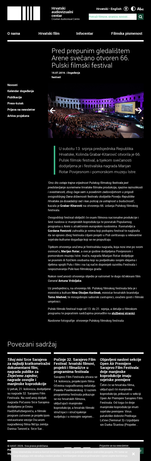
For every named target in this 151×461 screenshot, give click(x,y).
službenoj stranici (123, 313)
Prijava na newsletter (21, 110)
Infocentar (84, 33)
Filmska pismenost (126, 33)
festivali (56, 77)
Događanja (73, 72)
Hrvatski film (48, 33)
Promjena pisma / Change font (140, 8)
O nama (13, 33)
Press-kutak (15, 103)
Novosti (12, 85)
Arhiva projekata (18, 116)
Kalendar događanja (20, 91)
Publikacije (14, 97)
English (116, 9)
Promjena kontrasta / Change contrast (133, 8)
